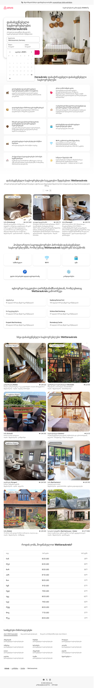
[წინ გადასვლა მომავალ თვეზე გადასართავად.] (31, 52)
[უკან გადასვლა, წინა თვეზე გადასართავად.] (10, 52)
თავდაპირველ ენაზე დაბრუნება (62, 2)
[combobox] (23, 40)
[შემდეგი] (50, 190)
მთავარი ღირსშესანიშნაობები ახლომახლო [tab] (53, 634)
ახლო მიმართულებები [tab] (11, 634)
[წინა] (43, 190)
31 (9, 78)
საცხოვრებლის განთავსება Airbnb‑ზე (76, 8)
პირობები (55, 685)
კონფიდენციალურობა (43, 685)
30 (31, 75)
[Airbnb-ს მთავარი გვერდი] (8, 8)
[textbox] (15, 47)
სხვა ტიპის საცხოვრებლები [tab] (29, 634)
